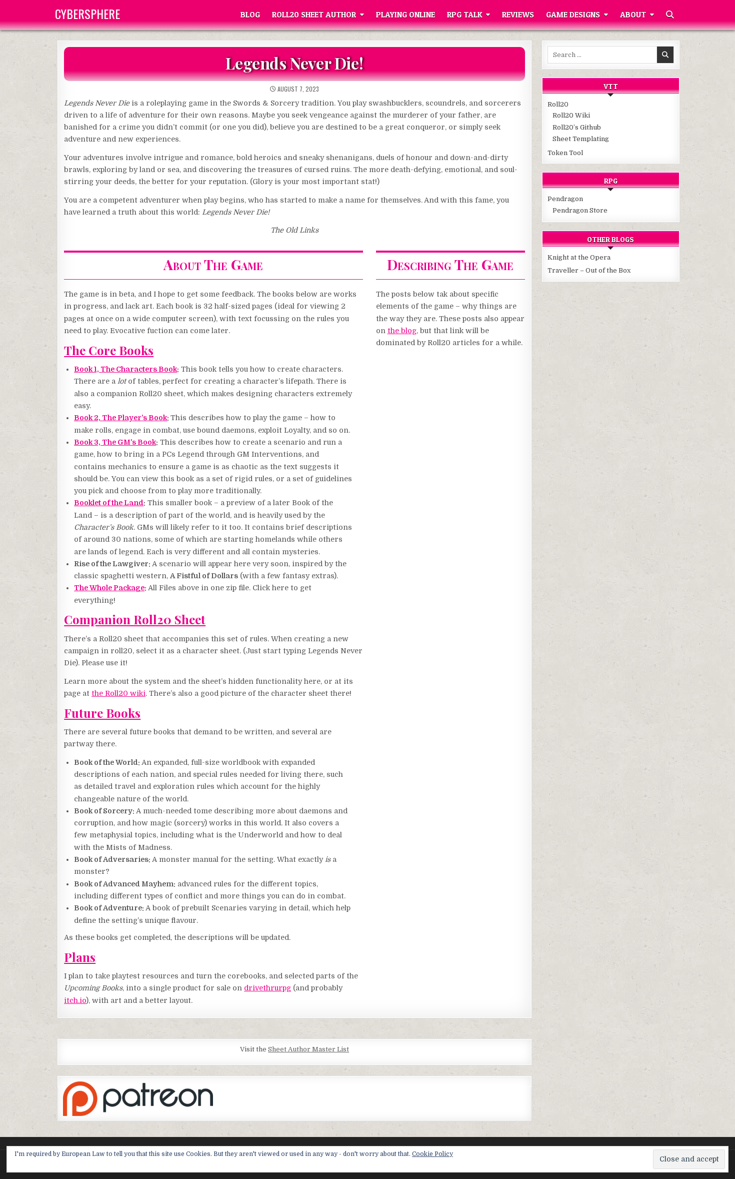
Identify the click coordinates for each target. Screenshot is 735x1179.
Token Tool (565, 153)
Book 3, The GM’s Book (115, 442)
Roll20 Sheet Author (314, 15)
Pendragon (565, 199)
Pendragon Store (580, 210)
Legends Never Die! (294, 63)
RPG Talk (464, 15)
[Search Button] (670, 15)
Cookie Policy (432, 1153)
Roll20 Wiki (571, 115)
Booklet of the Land (109, 503)
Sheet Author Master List (308, 1049)
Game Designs (573, 15)
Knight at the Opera (579, 257)
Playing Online (405, 15)
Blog (250, 15)
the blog (402, 331)
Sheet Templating (580, 139)
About (633, 15)
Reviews (518, 15)
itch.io (75, 1000)
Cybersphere (87, 14)
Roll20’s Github (576, 127)
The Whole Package (109, 588)
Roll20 (558, 104)
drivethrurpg (267, 988)
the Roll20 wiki (119, 693)
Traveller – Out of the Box (589, 270)
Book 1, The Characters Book (125, 369)
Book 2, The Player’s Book (120, 418)
